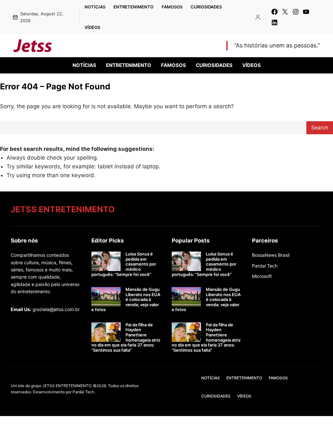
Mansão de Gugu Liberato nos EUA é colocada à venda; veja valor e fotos (125, 299)
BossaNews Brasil (270, 255)
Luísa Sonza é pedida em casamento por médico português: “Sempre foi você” (123, 264)
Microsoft (262, 276)
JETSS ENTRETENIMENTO (107, 45)
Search (319, 127)
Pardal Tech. (84, 391)
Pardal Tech (264, 265)
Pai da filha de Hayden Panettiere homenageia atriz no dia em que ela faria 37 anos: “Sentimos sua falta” (125, 337)
